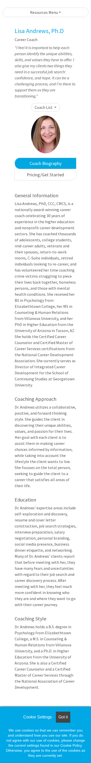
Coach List (44, 107)
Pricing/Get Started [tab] (45, 175)
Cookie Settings (37, 717)
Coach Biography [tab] (45, 163)
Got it (63, 717)
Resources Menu (44, 12)
